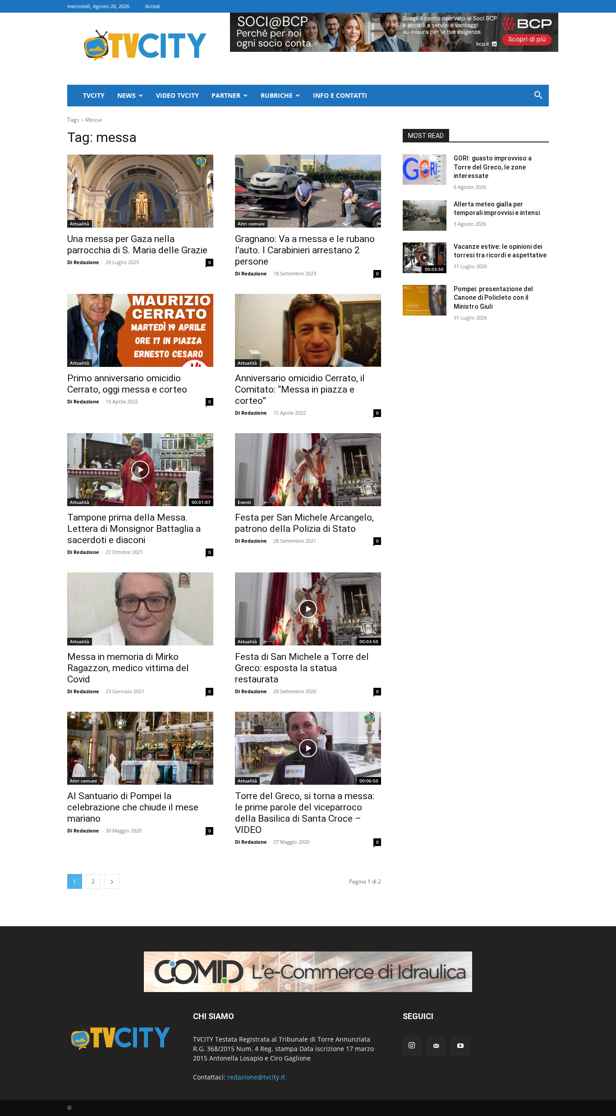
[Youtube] (460, 1046)
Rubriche (277, 95)
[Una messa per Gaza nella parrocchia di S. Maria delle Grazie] (140, 191)
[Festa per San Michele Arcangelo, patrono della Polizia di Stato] (308, 469)
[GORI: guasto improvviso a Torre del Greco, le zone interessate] (424, 169)
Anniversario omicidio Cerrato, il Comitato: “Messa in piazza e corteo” (300, 389)
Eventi (244, 502)
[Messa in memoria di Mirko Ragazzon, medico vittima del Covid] (140, 608)
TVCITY (94, 95)
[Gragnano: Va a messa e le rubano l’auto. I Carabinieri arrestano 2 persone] (308, 191)
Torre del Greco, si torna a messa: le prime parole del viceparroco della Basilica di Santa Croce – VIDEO (304, 813)
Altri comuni (251, 223)
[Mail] (436, 1046)
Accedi (152, 6)
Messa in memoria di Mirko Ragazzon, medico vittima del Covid (128, 668)
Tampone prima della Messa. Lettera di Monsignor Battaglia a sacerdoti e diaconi (134, 528)
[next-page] (112, 881)
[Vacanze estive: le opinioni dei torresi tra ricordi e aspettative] (424, 257)
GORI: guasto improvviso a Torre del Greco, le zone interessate (493, 167)
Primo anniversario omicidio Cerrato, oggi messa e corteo (127, 384)
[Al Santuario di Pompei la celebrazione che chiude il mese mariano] (140, 748)
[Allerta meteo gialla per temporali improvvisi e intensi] (424, 215)
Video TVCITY (177, 95)
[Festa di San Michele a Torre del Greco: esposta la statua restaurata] (308, 608)
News (126, 95)
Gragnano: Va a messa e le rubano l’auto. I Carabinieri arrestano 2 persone (305, 250)
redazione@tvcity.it (256, 1077)
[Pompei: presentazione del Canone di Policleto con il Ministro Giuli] (424, 300)
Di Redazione (83, 262)
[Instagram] (412, 1046)
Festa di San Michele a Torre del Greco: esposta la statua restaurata (302, 668)
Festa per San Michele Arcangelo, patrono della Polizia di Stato (304, 523)
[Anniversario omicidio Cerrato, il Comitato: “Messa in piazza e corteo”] (308, 330)
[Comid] (308, 971)
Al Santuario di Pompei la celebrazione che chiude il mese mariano (132, 807)
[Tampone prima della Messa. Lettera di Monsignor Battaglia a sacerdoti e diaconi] (140, 469)
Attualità (79, 223)
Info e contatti (340, 95)
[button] (538, 96)
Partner (225, 95)
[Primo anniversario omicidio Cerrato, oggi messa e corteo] (140, 330)
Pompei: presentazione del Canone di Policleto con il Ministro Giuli (493, 297)
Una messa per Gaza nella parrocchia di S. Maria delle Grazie (137, 244)
